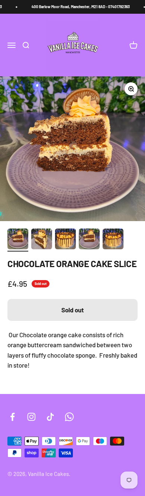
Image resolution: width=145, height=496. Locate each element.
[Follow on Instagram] (31, 417)
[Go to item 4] (89, 240)
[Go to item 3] (65, 240)
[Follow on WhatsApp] (69, 417)
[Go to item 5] (113, 240)
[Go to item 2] (41, 240)
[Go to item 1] (17, 240)
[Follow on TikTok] (50, 417)
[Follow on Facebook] (12, 417)
